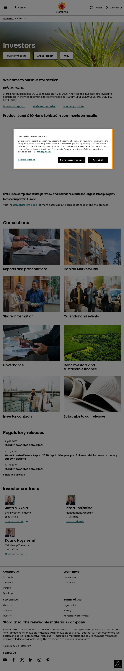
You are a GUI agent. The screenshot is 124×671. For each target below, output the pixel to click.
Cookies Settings (26, 160)
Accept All (98, 160)
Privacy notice (44, 151)
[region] (63, 149)
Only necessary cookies (72, 160)
